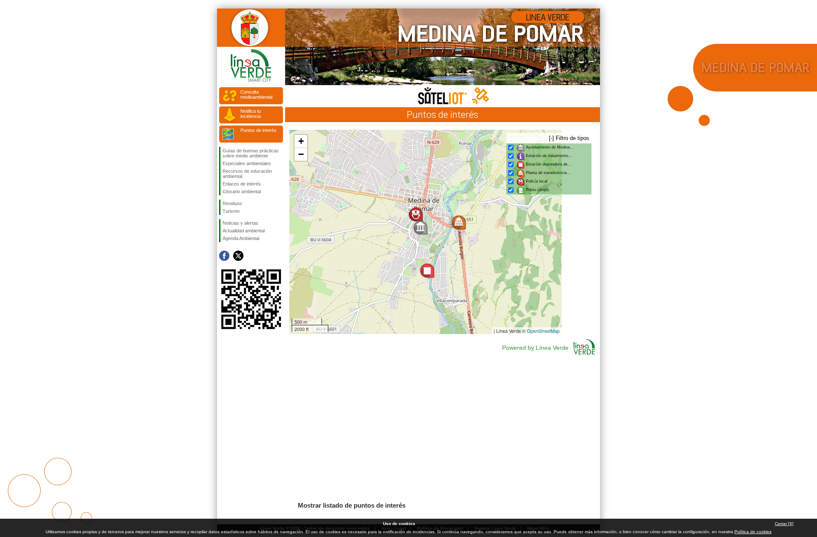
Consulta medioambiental (256, 94)
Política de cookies (752, 531)
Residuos (232, 203)
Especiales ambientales (247, 163)
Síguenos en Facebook (224, 256)
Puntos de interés (258, 130)
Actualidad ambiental (244, 230)
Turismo (231, 211)
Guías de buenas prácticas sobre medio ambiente (251, 153)
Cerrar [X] (784, 523)
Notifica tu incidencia (250, 114)
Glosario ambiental (242, 191)
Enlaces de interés (242, 183)
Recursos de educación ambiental (247, 174)
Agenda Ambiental (241, 238)
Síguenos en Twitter (238, 256)
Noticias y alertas (240, 223)
